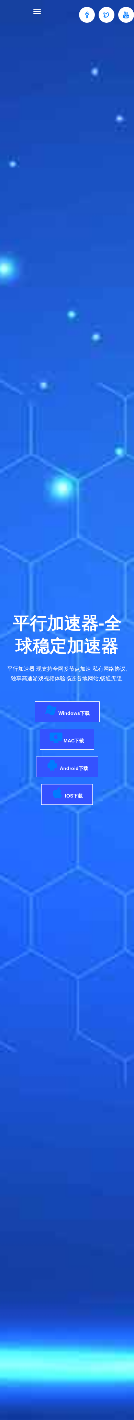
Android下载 (73, 768)
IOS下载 (73, 796)
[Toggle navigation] (37, 11)
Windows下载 (73, 713)
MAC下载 (73, 740)
